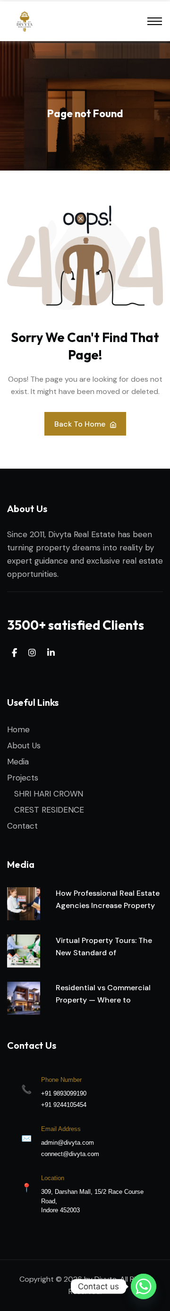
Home (18, 729)
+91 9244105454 (63, 1104)
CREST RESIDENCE (49, 810)
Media (18, 761)
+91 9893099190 (63, 1093)
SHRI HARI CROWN (48, 793)
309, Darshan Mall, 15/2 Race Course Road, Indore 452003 (92, 1201)
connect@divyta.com (70, 1153)
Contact (22, 826)
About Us (24, 745)
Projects (22, 777)
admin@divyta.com (67, 1142)
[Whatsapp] (143, 1286)
